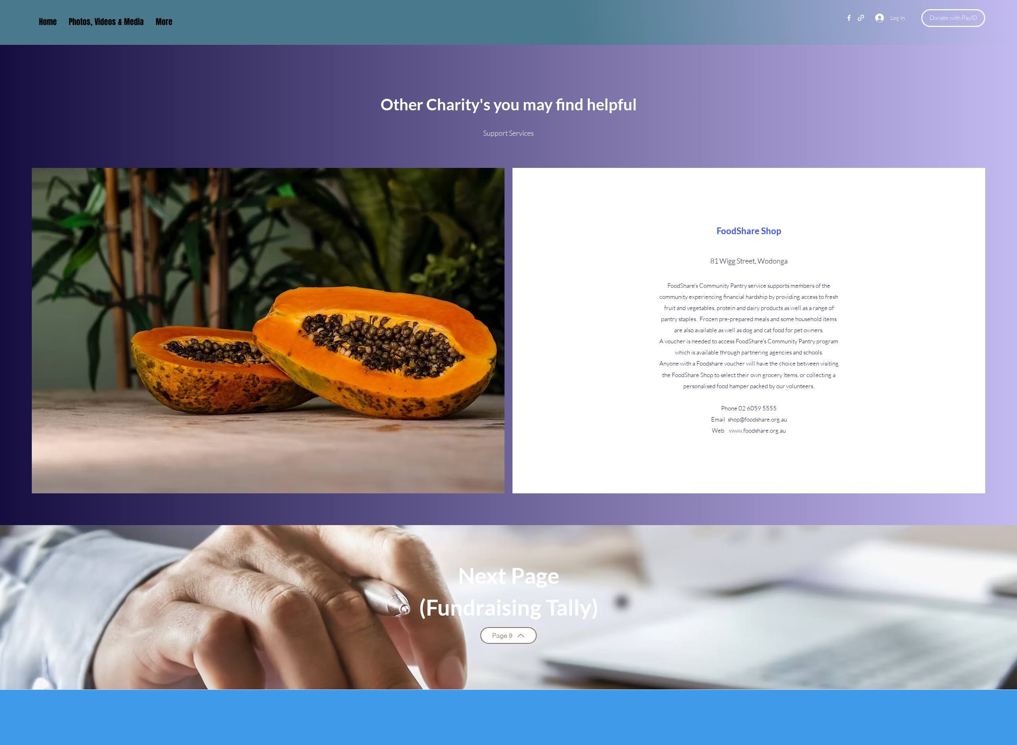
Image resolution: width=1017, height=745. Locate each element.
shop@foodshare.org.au (757, 419)
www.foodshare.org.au (757, 430)
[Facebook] (849, 18)
